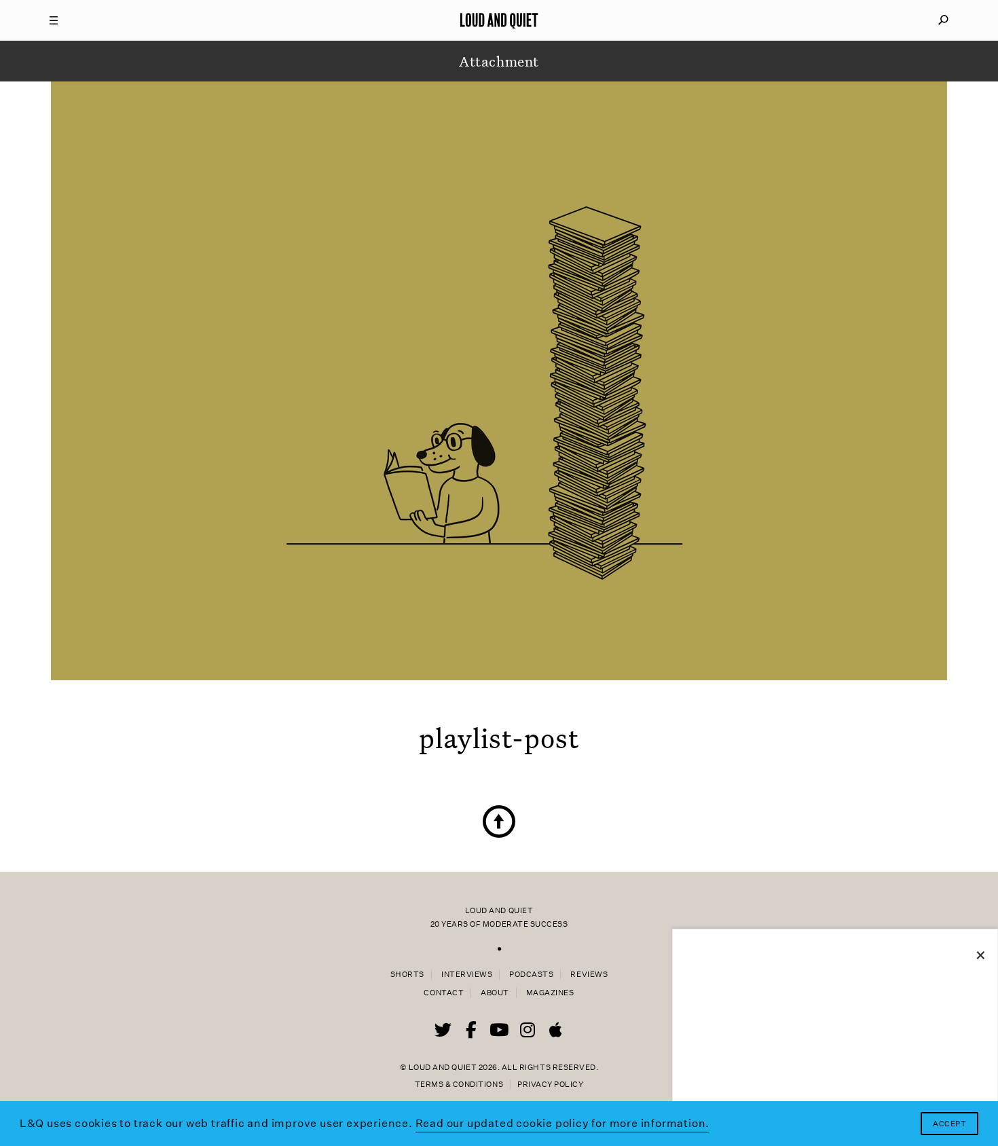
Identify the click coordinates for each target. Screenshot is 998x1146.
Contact (444, 993)
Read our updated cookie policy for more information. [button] (562, 1123)
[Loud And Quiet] (499, 20)
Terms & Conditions (459, 1084)
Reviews (589, 974)
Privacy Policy (550, 1084)
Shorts (407, 974)
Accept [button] (949, 1124)
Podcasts (531, 974)
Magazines (550, 993)
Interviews (466, 974)
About (495, 993)
